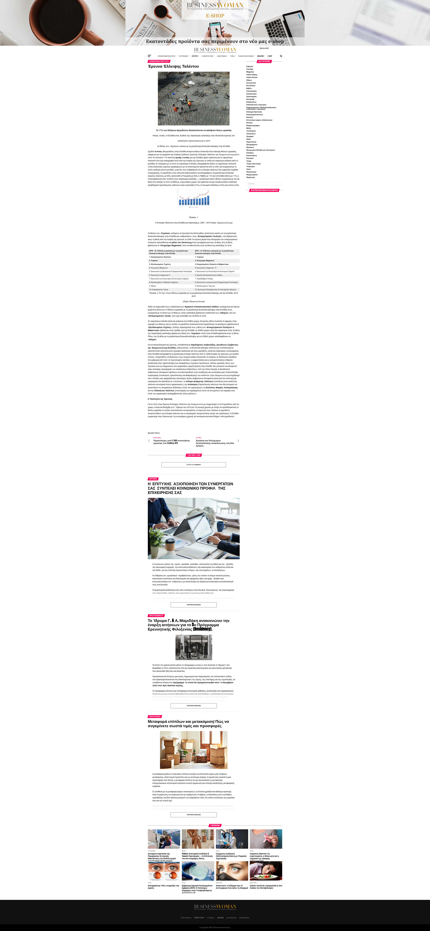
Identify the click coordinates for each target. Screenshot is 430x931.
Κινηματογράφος (253, 126)
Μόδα (248, 128)
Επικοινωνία (244, 917)
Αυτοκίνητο (250, 86)
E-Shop (269, 56)
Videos (249, 80)
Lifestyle (195, 56)
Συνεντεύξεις (207, 56)
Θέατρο (249, 123)
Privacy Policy (199, 917)
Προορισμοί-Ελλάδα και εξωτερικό (260, 150)
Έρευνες (249, 117)
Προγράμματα (251, 145)
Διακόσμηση (251, 97)
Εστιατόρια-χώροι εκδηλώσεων (259, 120)
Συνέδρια (250, 153)
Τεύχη (248, 161)
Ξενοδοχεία (251, 131)
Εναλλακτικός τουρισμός (256, 105)
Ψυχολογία (250, 177)
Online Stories (252, 77)
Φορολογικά (251, 172)
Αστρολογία (251, 83)
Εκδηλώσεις (251, 102)
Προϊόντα (250, 147)
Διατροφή (250, 99)
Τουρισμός (183, 56)
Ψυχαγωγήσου (252, 175)
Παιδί (248, 139)
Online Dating (251, 75)
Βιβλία (249, 88)
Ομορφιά (249, 136)
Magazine (260, 56)
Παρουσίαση (251, 142)
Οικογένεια (221, 56)
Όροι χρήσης (186, 917)
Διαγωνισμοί (251, 94)
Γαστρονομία (251, 91)
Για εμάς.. (211, 917)
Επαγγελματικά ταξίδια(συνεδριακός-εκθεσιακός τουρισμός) (261, 108)
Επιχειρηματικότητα (166, 56)
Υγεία (232, 56)
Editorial (249, 67)
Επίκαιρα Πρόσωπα (254, 112)
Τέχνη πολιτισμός (246, 56)
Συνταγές (250, 158)
